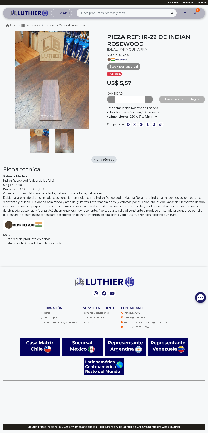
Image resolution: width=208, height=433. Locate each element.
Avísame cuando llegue (182, 99)
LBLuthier (174, 426)
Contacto (88, 322)
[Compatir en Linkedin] (154, 124)
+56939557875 (132, 312)
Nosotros (45, 312)
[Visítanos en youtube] (112, 293)
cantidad (115, 93)
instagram (173, 2)
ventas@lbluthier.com (137, 317)
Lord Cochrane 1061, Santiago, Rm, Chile (145, 322)
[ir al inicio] (104, 282)
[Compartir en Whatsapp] (161, 124)
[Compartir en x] (135, 124)
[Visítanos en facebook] (104, 293)
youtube (201, 2)
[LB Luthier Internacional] (26, 13)
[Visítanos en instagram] (96, 293)
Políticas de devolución (95, 317)
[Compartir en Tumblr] (148, 124)
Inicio (13, 25)
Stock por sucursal (124, 66)
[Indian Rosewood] (117, 59)
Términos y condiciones (96, 312)
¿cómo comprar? (50, 317)
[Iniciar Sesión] (185, 13)
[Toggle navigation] (61, 13)
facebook (188, 2)
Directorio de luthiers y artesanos (59, 322)
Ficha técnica (104, 159)
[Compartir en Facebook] (128, 124)
